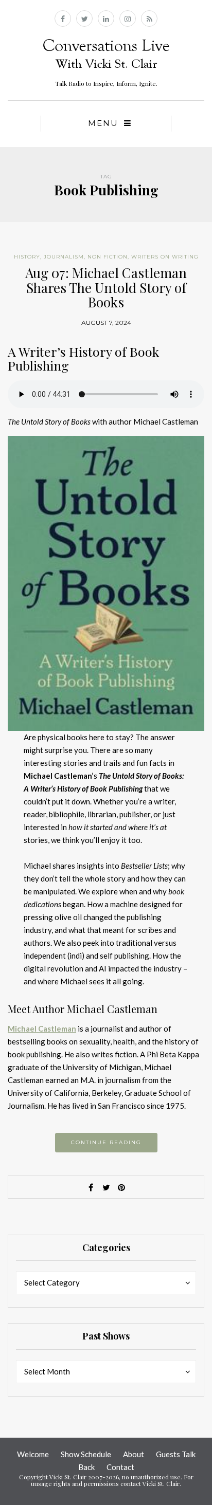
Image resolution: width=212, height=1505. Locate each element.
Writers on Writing (165, 256)
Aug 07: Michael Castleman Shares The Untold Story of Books (106, 287)
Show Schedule (86, 1454)
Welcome (33, 1454)
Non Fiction (107, 256)
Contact (120, 1467)
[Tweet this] (106, 1187)
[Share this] (90, 1187)
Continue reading (106, 1142)
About (133, 1454)
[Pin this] (121, 1187)
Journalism (64, 256)
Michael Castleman (42, 1028)
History (27, 256)
